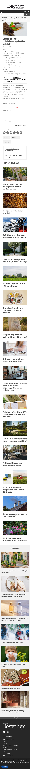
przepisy (7, 142)
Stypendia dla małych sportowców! (12, 149)
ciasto (6, 138)
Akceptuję (5, 766)
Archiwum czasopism (9, 758)
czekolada (15, 138)
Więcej (17, 17)
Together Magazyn (7, 17)
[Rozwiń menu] (1, 11)
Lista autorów (25, 718)
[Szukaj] (27, 14)
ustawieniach (13, 764)
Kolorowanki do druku (9, 756)
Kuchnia (23, 17)
